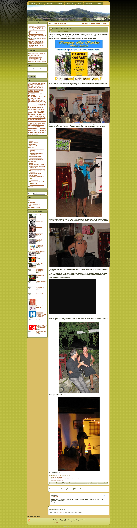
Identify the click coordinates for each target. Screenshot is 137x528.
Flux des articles (34, 204)
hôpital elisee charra (33, 105)
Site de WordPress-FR (34, 207)
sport (38, 128)
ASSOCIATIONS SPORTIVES (37, 176)
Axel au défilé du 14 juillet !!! (36, 59)
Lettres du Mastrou (41, 214)
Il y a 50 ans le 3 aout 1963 (58, 23)
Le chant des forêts (34, 55)
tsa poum (37, 130)
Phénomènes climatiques (36, 159)
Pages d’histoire (34, 151)
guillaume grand (42, 102)
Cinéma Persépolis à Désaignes (37, 53)
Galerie (31, 163)
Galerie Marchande (34, 145)
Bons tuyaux (32, 144)
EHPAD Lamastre (37, 96)
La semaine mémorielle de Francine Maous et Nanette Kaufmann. (37, 42)
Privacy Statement (81, 519)
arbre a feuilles (41, 83)
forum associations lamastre (36, 101)
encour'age (32, 98)
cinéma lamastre (40, 90)
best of (31, 140)
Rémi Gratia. (39, 227)
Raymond (66, 31)
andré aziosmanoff (32, 83)
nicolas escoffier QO (103, 483)
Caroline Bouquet (33, 87)
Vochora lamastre (41, 132)
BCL (32, 178)
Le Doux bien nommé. (38, 36)
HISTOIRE (31, 147)
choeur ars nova (32, 90)
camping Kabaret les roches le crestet (75, 483)
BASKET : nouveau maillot (58, 480)
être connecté (60, 512)
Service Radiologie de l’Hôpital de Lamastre (40, 270)
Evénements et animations (40, 288)
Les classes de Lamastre (36, 157)
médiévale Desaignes (37, 121)
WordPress (71, 526)
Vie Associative (33, 175)
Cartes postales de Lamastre (37, 164)
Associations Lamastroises (37, 185)
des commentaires (35, 205)
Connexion (32, 202)
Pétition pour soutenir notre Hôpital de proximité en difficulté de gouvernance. (41, 314)
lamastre (39, 111)
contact (31, 186)
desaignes (39, 94)
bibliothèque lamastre (36, 86)
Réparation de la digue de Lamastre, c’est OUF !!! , (37, 26)
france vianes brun (32, 102)
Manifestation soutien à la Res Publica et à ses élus (37, 30)
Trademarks (71, 519)
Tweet (72, 521)
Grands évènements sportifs (37, 181)
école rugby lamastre (33, 134)
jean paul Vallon (36, 109)
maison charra (38, 116)
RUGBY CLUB (34, 180)
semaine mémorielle (34, 128)
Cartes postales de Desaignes (37, 169)
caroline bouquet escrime (35, 88)
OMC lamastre (40, 122)
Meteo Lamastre (37, 68)
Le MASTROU (32, 161)
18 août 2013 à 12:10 (57, 496)
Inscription (32, 200)
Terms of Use (63, 519)
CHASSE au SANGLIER (39, 240)
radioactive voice (40, 123)
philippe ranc (31, 123)
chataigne (40, 89)
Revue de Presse (34, 142)
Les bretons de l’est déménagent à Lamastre (94, 23)
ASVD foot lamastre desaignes (35, 84)
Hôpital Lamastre (37, 106)
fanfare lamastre (38, 100)
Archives (30, 193)
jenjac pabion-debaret (91, 483)
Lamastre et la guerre (35, 156)
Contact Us (56, 519)
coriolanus (31, 28)
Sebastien (31, 26)
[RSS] (29, 520)
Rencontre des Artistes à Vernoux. (37, 61)
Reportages (59, 483)
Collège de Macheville (35, 173)
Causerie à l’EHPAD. (34, 41)
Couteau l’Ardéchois (41, 281)
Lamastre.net (99, 19)
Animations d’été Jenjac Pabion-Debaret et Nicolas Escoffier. (66, 478)
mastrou (36, 119)
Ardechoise (34, 183)
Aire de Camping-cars (57, 477)
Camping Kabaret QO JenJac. (61, 28)
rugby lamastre (33, 125)
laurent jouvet (35, 114)
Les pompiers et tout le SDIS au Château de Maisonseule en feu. (41, 327)
